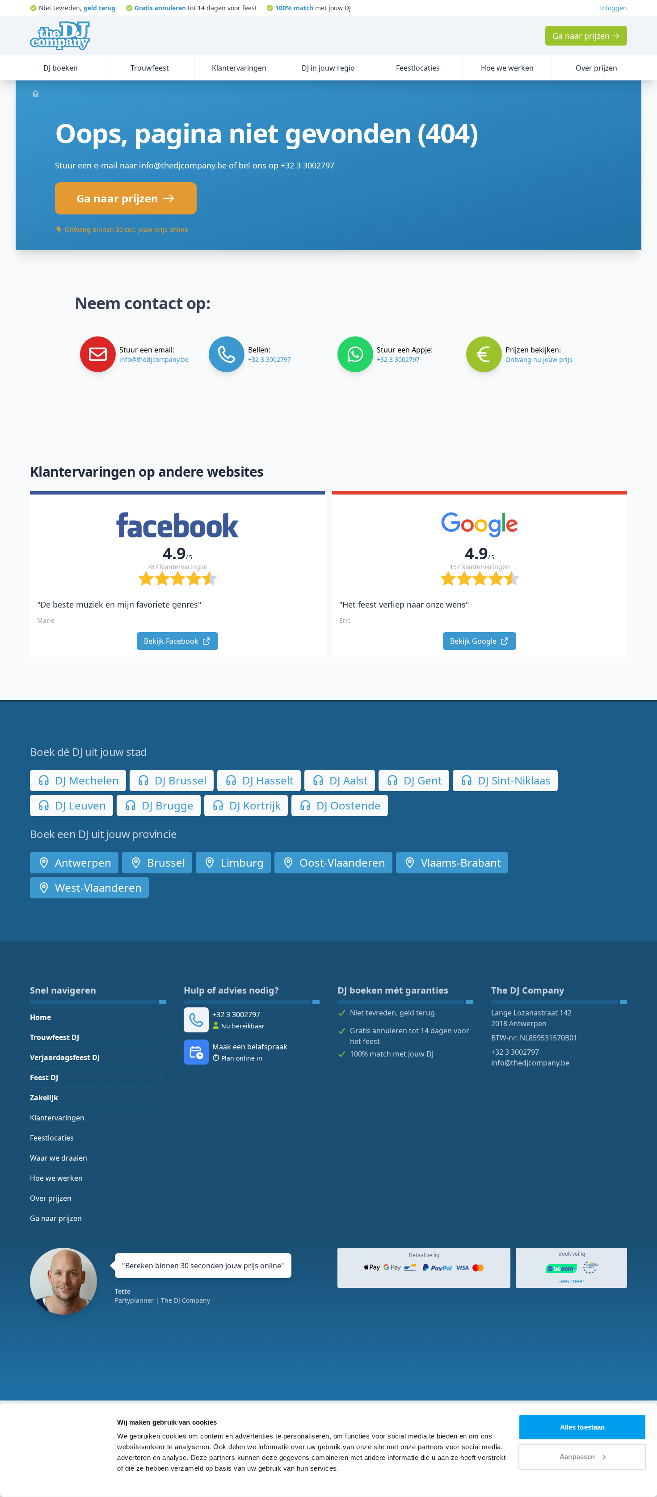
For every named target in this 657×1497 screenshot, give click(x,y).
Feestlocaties (52, 1138)
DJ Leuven (79, 805)
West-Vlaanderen (97, 887)
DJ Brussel (179, 780)
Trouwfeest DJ (54, 1037)
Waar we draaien (58, 1158)
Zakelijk (44, 1098)
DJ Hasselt (267, 780)
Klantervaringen (57, 1118)
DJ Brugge (166, 805)
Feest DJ (44, 1077)
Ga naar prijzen (56, 1218)
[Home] (60, 36)
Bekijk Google (474, 641)
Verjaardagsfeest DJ (65, 1057)
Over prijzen (51, 1198)
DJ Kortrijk (254, 805)
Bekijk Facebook (172, 641)
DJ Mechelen (85, 780)
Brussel (164, 862)
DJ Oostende (347, 805)
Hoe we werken (56, 1178)
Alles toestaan (582, 1427)
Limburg (241, 862)
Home (40, 1017)
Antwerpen (81, 862)
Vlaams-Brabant (459, 862)
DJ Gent (421, 780)
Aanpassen (577, 1456)
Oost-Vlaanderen (341, 862)
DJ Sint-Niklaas (513, 780)
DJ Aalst (347, 780)
